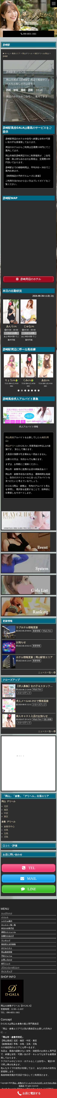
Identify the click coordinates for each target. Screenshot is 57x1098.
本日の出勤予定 (7, 928)
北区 (6, 806)
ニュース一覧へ (46, 672)
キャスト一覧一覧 (8, 925)
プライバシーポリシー (10, 967)
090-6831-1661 (29, 34)
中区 (6, 813)
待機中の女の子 (7, 936)
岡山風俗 (9, 437)
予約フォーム (6, 956)
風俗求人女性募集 (8, 944)
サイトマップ (6, 971)
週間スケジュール (8, 932)
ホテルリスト (6, 948)
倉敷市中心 (9, 826)
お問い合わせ (6, 960)
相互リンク (5, 963)
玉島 (6, 833)
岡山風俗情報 (6, 952)
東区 (6, 816)
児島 (6, 837)
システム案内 (6, 921)
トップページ (6, 913)
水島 (6, 830)
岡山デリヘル (11, 446)
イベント (5, 917)
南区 (6, 810)
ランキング (5, 940)
